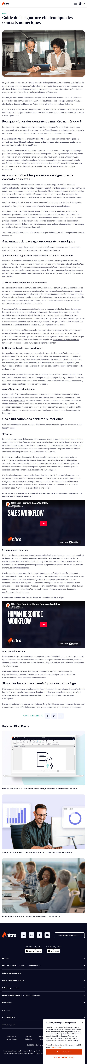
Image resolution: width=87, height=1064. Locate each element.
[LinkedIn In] (23, 935)
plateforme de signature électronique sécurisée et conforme (32, 297)
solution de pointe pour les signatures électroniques (50, 692)
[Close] (82, 1022)
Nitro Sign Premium (17, 400)
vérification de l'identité (30, 318)
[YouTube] (47, 935)
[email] (61, 716)
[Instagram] (31, 935)
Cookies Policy (56, 1047)
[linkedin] (54, 716)
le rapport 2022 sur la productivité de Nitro (26, 139)
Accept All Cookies (64, 1052)
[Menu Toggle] (75, 4)
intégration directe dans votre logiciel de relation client (26, 475)
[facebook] (47, 716)
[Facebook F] (39, 935)
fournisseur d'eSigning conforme (66, 340)
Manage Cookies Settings (64, 1057)
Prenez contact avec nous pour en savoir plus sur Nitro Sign (26, 704)
